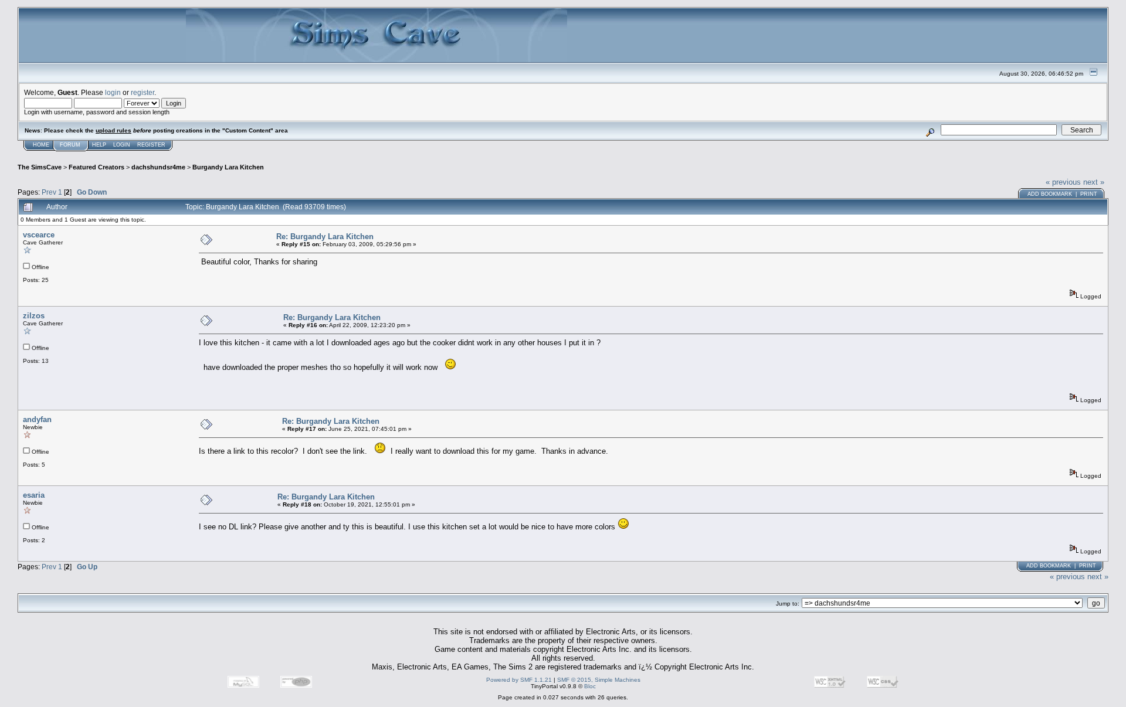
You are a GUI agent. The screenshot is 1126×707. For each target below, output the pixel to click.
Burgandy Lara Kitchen (228, 167)
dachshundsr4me (158, 167)
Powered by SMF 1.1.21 (519, 680)
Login (121, 145)
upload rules (113, 130)
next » (1093, 182)
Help (99, 145)
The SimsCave (40, 167)
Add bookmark (1049, 194)
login (113, 92)
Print (1088, 194)
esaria (34, 495)
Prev (49, 192)
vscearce (39, 234)
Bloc (590, 686)
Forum (70, 145)
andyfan (37, 419)
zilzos (34, 315)
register (142, 92)
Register (151, 145)
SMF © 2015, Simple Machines (598, 680)
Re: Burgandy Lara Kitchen (325, 236)
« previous (1063, 182)
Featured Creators (96, 167)
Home (41, 145)
